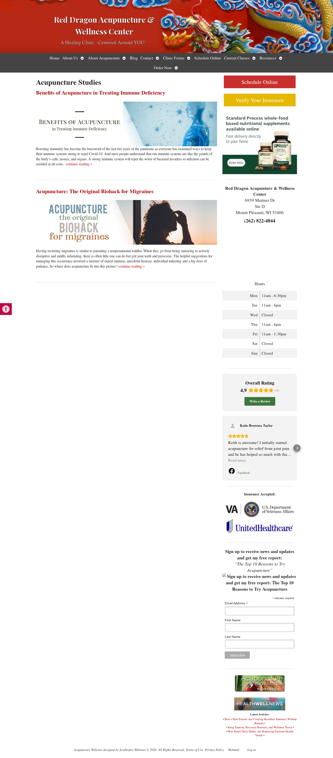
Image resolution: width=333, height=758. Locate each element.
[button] (6, 309)
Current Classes (237, 58)
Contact (146, 58)
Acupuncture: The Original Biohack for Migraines (94, 191)
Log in (251, 750)
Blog (134, 58)
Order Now (163, 67)
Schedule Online (207, 58)
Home (55, 58)
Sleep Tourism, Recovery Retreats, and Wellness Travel (259, 727)
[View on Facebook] (232, 425)
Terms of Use (194, 750)
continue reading (79, 163)
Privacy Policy (214, 750)
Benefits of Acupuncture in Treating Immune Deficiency (100, 92)
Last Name (232, 637)
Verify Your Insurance (260, 100)
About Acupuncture (104, 58)
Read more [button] (237, 460)
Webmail (233, 750)
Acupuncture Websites (88, 750)
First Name (233, 620)
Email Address (236, 603)
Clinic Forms (173, 58)
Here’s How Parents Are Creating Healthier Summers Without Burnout (260, 721)
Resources (268, 58)
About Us (70, 58)
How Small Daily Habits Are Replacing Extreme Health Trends (260, 733)
